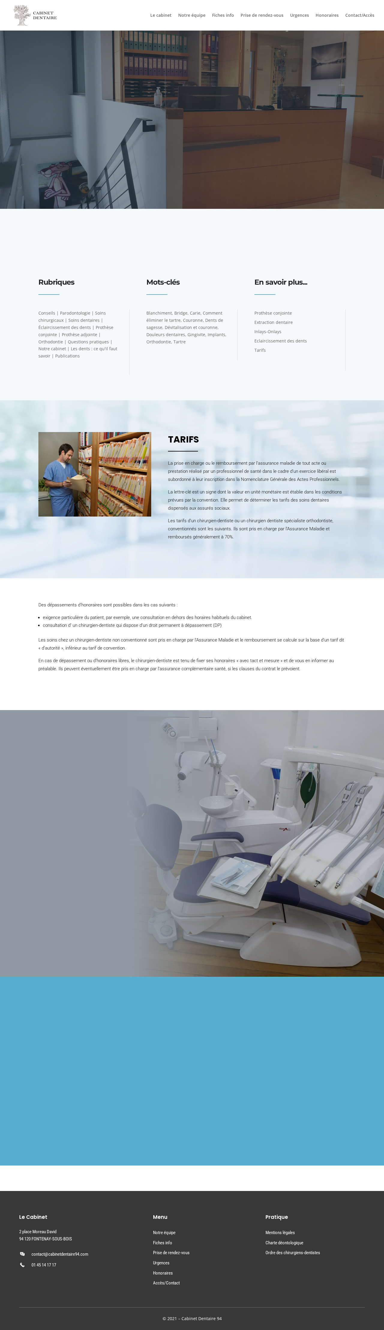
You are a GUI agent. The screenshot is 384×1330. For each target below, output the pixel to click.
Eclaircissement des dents (280, 341)
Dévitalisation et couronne (191, 327)
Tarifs (260, 350)
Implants (216, 334)
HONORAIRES (45, 934)
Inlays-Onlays (267, 331)
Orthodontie (50, 342)
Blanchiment (159, 313)
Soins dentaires (84, 320)
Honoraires (327, 15)
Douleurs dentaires (165, 334)
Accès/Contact (166, 1283)
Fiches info (223, 15)
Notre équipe (192, 15)
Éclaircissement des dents (64, 327)
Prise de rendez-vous (262, 15)
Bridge (181, 313)
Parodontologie (75, 313)
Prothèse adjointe (79, 334)
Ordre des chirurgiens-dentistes (293, 1252)
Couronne (193, 320)
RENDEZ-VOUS (173, 249)
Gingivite (196, 334)
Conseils (46, 313)
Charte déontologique (284, 1243)
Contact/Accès (359, 15)
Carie (195, 313)
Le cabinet (161, 15)
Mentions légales (280, 1232)
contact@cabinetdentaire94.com (60, 1254)
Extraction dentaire (273, 322)
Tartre (179, 342)
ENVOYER (149, 1131)
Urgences (299, 15)
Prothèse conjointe (273, 313)
